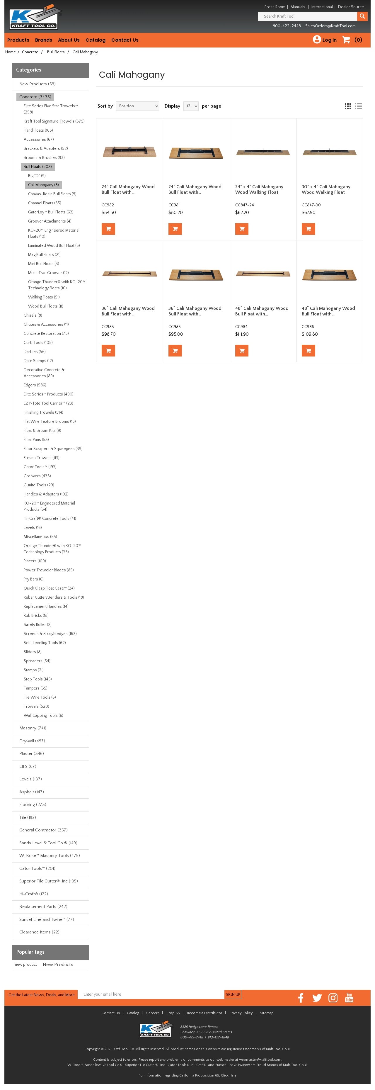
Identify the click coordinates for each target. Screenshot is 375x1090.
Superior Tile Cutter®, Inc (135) (48, 881)
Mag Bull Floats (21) (44, 254)
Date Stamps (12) (38, 361)
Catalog (95, 40)
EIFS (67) (27, 766)
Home (10, 52)
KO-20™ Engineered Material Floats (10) (53, 233)
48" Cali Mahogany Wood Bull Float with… (262, 311)
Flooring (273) (32, 804)
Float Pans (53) (36, 439)
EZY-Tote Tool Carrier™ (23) (48, 403)
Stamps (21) (34, 670)
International (322, 7)
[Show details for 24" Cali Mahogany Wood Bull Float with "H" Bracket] (129, 151)
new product (26, 964)
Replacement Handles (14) (46, 606)
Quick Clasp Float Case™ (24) (49, 588)
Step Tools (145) (38, 679)
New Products (58, 964)
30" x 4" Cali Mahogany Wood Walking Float (326, 189)
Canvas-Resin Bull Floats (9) (52, 194)
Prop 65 (173, 1013)
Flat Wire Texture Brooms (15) (50, 421)
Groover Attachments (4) (49, 221)
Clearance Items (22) (39, 932)
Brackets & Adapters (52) (46, 148)
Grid (347, 106)
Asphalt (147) (31, 792)
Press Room (275, 7)
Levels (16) (33, 527)
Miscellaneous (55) (40, 536)
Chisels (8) (33, 315)
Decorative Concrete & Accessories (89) (44, 373)
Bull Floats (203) (38, 166)
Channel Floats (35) (44, 203)
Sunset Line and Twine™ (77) (46, 919)
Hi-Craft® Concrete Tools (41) (50, 518)
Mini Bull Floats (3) (43, 264)
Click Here (228, 1075)
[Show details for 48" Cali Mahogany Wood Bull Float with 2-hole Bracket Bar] (329, 273)
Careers (152, 1013)
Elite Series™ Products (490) (49, 394)
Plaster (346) (31, 753)
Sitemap (267, 1013)
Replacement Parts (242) (43, 906)
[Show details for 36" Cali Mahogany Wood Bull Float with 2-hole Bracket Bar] (196, 273)
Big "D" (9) (37, 176)
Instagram (333, 997)
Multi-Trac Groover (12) (48, 273)
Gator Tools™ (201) (37, 868)
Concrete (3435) (35, 96)
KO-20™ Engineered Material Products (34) (49, 506)
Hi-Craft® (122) (33, 894)
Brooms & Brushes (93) (44, 157)
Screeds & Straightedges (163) (50, 633)
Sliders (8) (33, 652)
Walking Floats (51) (44, 297)
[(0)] (348, 46)
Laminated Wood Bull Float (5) (54, 245)
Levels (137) (30, 779)
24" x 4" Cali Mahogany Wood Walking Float (259, 189)
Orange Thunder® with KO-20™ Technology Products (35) (52, 549)
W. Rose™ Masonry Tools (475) (49, 855)
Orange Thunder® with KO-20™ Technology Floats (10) (57, 285)
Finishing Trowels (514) (43, 412)
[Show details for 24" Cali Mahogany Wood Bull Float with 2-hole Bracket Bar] (196, 151)
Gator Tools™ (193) (40, 467)
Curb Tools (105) (38, 342)
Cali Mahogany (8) (43, 185)
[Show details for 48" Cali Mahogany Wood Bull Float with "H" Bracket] (263, 273)
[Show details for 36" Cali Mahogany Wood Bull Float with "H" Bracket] (129, 273)
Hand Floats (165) (38, 130)
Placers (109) (35, 561)
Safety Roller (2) (38, 624)
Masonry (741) (32, 728)
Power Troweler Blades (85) (49, 570)
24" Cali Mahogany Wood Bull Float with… (128, 189)
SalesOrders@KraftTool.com (330, 26)
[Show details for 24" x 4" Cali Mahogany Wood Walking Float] (263, 151)
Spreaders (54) (37, 661)
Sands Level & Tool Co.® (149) (48, 843)
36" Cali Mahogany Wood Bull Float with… (128, 311)
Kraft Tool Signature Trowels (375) (54, 121)
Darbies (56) (35, 351)
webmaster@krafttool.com (260, 1060)
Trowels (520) (36, 706)
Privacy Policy (241, 1013)
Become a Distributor (204, 1013)
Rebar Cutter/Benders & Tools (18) (54, 597)
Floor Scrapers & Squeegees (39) (53, 448)
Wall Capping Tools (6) (43, 715)
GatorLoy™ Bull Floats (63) (51, 212)
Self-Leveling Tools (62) (45, 643)
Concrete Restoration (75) (46, 333)
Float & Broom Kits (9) (42, 430)
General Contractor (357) (43, 830)
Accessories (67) (39, 139)
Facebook (301, 997)
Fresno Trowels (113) (41, 458)
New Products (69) (37, 84)
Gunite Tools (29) (39, 485)
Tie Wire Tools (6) (40, 697)
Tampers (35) (35, 688)
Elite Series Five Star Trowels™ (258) (51, 109)
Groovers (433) (37, 476)
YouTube (349, 997)
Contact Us (125, 40)
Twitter (317, 997)
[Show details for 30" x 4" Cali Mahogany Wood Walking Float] (329, 151)
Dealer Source (351, 7)
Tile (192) (27, 817)
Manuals (298, 7)
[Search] (362, 16)
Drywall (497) (32, 740)
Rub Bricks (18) (36, 615)
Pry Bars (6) (34, 579)
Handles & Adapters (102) (46, 494)
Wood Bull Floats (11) (45, 306)
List (358, 106)
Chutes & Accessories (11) (46, 324)
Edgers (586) (35, 385)
